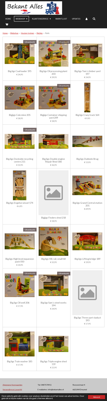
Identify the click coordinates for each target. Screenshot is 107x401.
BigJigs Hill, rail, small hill (53, 258)
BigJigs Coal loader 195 (19, 71)
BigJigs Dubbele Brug (87, 159)
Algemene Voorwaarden (12, 385)
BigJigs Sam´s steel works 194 (53, 304)
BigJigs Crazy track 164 (87, 115)
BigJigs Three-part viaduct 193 (87, 319)
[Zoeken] (94, 18)
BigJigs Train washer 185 (19, 361)
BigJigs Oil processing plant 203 (53, 72)
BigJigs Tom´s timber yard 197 (87, 72)
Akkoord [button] (96, 397)
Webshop (14, 33)
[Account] (86, 18)
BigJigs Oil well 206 (19, 302)
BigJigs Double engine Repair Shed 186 (53, 160)
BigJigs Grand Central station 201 (87, 204)
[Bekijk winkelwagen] (7, 24)
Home (5, 33)
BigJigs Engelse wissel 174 (19, 202)
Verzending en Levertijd (12, 389)
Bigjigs (40, 33)
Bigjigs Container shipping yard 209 (53, 116)
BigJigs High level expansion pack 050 (19, 260)
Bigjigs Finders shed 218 (53, 217)
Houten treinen (27, 33)
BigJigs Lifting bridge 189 (87, 258)
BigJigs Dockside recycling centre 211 (19, 160)
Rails (47, 33)
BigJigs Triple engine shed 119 (53, 363)
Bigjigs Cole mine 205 (19, 115)
